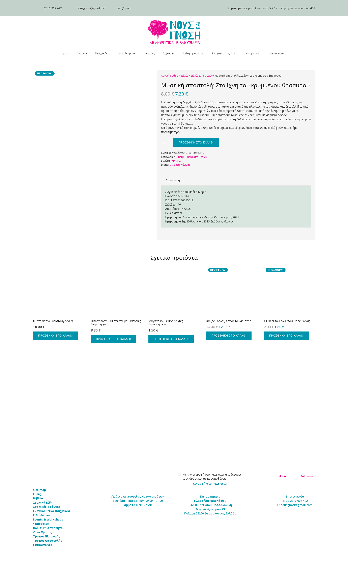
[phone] (36, 8)
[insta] (307, 469)
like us (283, 476)
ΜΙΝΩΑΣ (176, 160)
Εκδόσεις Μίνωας (180, 164)
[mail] (69, 8)
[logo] (174, 32)
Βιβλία (184, 75)
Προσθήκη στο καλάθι (196, 142)
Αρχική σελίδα (169, 75)
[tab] (172, 180)
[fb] (283, 469)
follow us (307, 476)
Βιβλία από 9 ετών (201, 75)
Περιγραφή (172, 180)
